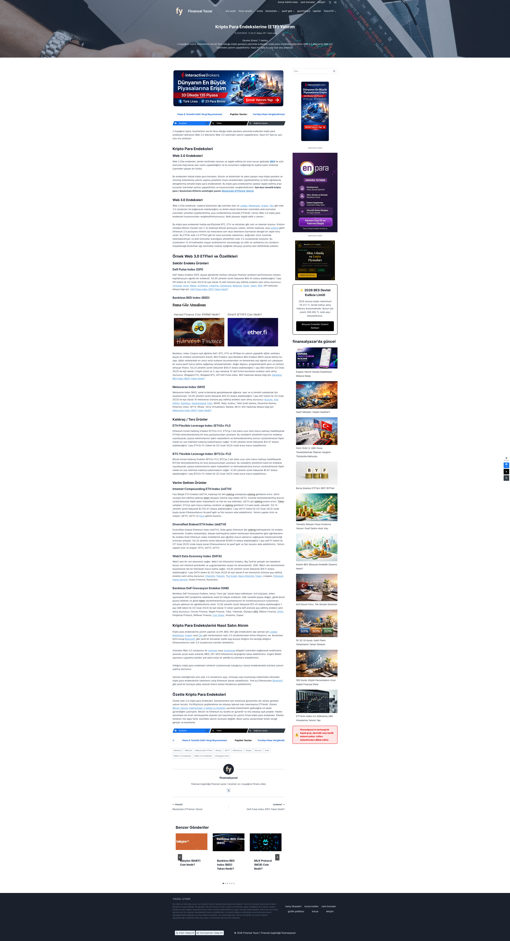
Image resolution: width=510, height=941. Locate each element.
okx (267, 750)
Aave (186, 285)
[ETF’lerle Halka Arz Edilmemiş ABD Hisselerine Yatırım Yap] (316, 701)
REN (260, 285)
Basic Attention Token (250, 576)
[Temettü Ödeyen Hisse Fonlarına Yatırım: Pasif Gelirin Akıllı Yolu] (316, 507)
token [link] (207, 498)
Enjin (209, 403)
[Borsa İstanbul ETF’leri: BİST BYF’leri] (316, 473)
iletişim (321, 2)
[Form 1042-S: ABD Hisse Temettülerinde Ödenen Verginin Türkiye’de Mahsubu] (316, 431)
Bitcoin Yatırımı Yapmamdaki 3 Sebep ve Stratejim (199, 708)
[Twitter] (330, 2)
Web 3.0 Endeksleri (203, 756)
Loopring (213, 285)
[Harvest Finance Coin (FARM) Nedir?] (199, 332)
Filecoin (220, 576)
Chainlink (210, 576)
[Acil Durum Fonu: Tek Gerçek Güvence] (316, 587)
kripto (249, 750)
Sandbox (185, 403)
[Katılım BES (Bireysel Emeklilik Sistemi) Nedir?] (316, 547)
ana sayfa (230, 11)
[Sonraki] (277, 857)
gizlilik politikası (296, 911)
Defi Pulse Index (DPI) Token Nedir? (209, 289)
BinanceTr (190, 639)
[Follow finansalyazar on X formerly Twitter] (228, 790)
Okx (272, 205)
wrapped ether (222, 756)
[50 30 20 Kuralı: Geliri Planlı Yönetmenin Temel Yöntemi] (316, 623)
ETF (227, 750)
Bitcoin (188, 750)
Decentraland (199, 403)
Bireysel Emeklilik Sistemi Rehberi (315, 326)
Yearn (253, 285)
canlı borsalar (308, 2)
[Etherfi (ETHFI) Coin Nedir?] (253, 332)
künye (315, 911)
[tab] (223, 883)
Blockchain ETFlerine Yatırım (238, 191)
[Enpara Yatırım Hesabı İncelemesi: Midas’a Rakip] (316, 358)
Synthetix (203, 285)
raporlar (317, 11)
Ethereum (237, 750)
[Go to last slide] (180, 857)
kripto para (272, 33)
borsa (219, 750)
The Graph (231, 576)
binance (178, 750)
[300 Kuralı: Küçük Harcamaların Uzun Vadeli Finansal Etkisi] (316, 663)
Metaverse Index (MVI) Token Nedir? (192, 410)
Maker (193, 285)
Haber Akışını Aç (307, 275)
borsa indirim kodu (288, 2)
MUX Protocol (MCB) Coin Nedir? (263, 864)
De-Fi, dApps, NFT (259, 33)
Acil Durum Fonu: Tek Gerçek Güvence (316, 604)
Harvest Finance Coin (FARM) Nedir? (197, 314)
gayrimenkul (303, 11)
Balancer (237, 285)
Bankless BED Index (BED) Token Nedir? (226, 864)
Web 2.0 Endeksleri (182, 756)
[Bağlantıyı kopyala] (506, 478)
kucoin (258, 750)
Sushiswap (229, 650)
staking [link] (230, 494)
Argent (264, 205)
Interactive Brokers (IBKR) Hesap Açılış (230, 114)
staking (274, 228)
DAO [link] (255, 611)
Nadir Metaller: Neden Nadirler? (313, 412)
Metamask (254, 205)
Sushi (246, 285)
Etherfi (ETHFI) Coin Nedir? (245, 314)
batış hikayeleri (293, 906)
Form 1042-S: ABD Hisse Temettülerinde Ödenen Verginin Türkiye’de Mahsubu (313, 452)
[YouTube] (335, 2)
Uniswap (177, 285)
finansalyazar (229, 777)
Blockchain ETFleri (203, 750)
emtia (260, 11)
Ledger (243, 205)
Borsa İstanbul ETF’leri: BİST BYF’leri (315, 488)
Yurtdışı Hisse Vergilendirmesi (185, 114)
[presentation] (191, 843)
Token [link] (281, 501)
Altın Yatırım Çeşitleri (270, 114)
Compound (225, 285)
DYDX (280, 611)
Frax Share (218, 615)
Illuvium (268, 399)
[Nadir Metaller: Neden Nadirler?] (316, 395)
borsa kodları (311, 906)
